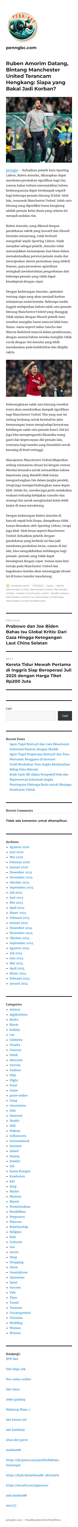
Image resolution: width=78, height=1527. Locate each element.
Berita (14, 1019)
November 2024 (21, 933)
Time (13, 1297)
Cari (9, 708)
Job (12, 1166)
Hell (12, 1126)
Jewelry (15, 1161)
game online (19, 1095)
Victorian (16, 1318)
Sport (50, 585)
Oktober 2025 (19, 882)
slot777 (11, 1505)
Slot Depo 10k (16, 1369)
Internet (16, 1146)
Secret (14, 1252)
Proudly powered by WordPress (43, 1520)
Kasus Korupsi (20, 1171)
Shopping (17, 1262)
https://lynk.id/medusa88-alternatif (32, 1475)
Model (14, 1191)
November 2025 (21, 877)
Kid (12, 1181)
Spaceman (17, 1277)
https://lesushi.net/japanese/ (27, 1485)
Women (15, 1333)
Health (14, 1120)
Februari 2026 (20, 862)
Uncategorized (20, 1313)
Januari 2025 (19, 923)
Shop (13, 1257)
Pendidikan (18, 1211)
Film (13, 1075)
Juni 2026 (17, 852)
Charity (15, 1045)
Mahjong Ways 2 (18, 1409)
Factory (15, 1065)
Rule (13, 1237)
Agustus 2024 (19, 948)
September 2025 (21, 887)
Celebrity (16, 1040)
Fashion (15, 1070)
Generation (18, 1105)
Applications (19, 1014)
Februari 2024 (20, 978)
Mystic (14, 1201)
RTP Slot (12, 1359)
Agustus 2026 (19, 847)
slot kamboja (15, 1430)
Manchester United (41, 589)
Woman (15, 1328)
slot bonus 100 (16, 1419)
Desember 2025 (21, 872)
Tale (13, 1292)
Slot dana (13, 1389)
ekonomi (16, 1060)
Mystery (15, 1196)
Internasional (19, 1141)
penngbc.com (21, 47)
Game (14, 1090)
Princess (16, 1222)
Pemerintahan (20, 1206)
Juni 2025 (16, 897)
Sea (12, 1247)
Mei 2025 (16, 902)
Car (12, 1035)
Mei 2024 (16, 963)
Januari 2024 (19, 983)
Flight (14, 1080)
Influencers (18, 1136)
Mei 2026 (16, 857)
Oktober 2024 (19, 938)
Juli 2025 (16, 892)
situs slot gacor (17, 1440)
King (13, 1186)
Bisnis (14, 1024)
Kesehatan (17, 1176)
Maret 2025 (18, 913)
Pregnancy (17, 1216)
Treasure (16, 1307)
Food (13, 1085)
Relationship (19, 1227)
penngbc (12, 170)
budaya (15, 1029)
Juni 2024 (16, 958)
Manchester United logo (49, 597)
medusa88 (13, 1450)
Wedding (16, 1323)
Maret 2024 (18, 973)
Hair (13, 1110)
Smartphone (19, 1272)
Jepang (15, 1156)
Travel (14, 1302)
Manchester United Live (20, 597)
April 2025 (17, 907)
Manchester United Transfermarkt (26, 600)
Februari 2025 (20, 918)
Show (14, 1267)
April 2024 (17, 968)
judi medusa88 (16, 1495)
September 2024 (21, 943)
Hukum (15, 1131)
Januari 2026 (19, 867)
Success (15, 1287)
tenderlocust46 (20, 585)
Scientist (16, 1242)
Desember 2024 (21, 928)
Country (15, 1050)
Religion (16, 1232)
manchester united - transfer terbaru (47, 593)
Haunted (16, 1115)
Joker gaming (15, 1399)
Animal (15, 1009)
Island (14, 1151)
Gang (13, 1100)
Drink (14, 1055)
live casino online (18, 1379)
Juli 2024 (16, 953)
